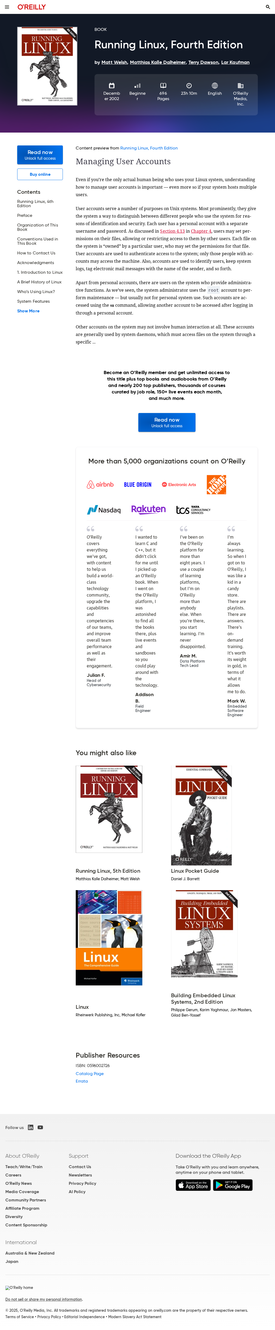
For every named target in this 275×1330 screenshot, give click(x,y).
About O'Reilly (22, 1156)
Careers (13, 1175)
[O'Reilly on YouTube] (40, 1127)
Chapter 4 (201, 231)
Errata (82, 1081)
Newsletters (80, 1175)
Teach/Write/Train (23, 1167)
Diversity (14, 1216)
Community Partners (25, 1200)
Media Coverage (22, 1191)
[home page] (32, 7)
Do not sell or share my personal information (43, 1299)
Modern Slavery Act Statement (134, 1316)
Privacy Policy (82, 1183)
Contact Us (80, 1167)
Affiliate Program (22, 1208)
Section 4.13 (172, 231)
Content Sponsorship (26, 1225)
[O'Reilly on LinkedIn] (30, 1127)
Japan (11, 1261)
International (21, 1242)
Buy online (40, 174)
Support (79, 1156)
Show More (28, 311)
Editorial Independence (84, 1316)
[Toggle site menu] (7, 7)
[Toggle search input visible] (268, 7)
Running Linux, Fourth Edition (149, 148)
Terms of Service (19, 1316)
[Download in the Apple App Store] (193, 1189)
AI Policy (77, 1191)
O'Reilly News (18, 1183)
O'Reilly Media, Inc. (240, 99)
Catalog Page (90, 1073)
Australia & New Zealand (30, 1253)
